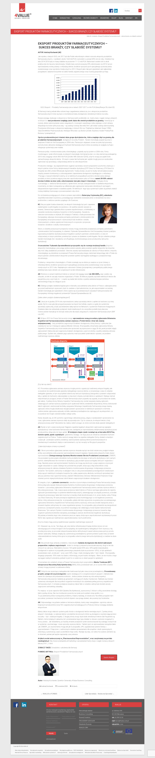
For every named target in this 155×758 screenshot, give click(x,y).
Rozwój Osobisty (91, 18)
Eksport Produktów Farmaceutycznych (68, 652)
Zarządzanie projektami (51, 750)
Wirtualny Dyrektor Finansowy (93, 752)
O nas (55, 18)
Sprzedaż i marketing (35, 752)
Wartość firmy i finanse (21, 752)
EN (136, 18)
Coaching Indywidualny (110, 752)
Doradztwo (65, 18)
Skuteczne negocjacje (91, 750)
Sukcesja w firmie (62, 752)
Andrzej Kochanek (47, 686)
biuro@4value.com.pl (122, 721)
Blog (121, 18)
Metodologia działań (85, 710)
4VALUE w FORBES (49, 694)
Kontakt (129, 18)
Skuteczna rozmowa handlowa (107, 750)
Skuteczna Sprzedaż (123, 750)
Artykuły (94, 36)
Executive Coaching (135, 750)
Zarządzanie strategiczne (76, 752)
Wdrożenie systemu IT (49, 752)
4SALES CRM (83, 727)
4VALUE (89, 36)
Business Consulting (86, 714)
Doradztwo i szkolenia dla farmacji (64, 648)
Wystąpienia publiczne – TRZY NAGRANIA (71, 750)
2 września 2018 (62, 686)
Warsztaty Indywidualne (21, 750)
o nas (121, 724)
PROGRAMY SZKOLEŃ (87, 721)
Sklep (113, 18)
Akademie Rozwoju (85, 724)
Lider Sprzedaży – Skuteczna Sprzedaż (99, 694)
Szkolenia (76, 18)
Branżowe (104, 18)
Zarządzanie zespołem (36, 750)
